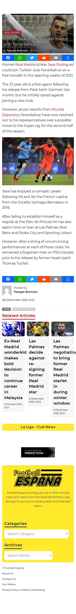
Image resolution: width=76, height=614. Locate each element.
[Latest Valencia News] (63, 441)
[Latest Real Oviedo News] (41, 441)
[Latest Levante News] (70, 434)
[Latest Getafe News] (56, 434)
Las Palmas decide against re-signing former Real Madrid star (37, 366)
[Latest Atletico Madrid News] (20, 434)
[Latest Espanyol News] (48, 434)
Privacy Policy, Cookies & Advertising (23, 589)
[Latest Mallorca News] (5, 441)
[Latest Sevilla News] (56, 441)
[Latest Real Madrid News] (34, 441)
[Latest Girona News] (63, 434)
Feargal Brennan (17, 50)
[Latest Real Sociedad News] (48, 441)
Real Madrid (12, 32)
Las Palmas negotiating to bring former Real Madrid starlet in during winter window (62, 372)
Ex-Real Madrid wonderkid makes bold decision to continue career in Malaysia (13, 369)
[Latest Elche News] (41, 434)
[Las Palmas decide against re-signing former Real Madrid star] (38, 329)
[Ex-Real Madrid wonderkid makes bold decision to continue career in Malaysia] (13, 329)
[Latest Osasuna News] (12, 441)
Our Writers (9, 584)
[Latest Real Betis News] (27, 441)
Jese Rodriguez (61, 65)
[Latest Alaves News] (5, 434)
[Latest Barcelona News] (27, 434)
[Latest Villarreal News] (70, 441)
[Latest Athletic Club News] (12, 434)
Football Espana (14, 567)
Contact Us (8, 579)
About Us (7, 573)
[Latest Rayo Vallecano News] (20, 441)
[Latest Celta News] (34, 434)
